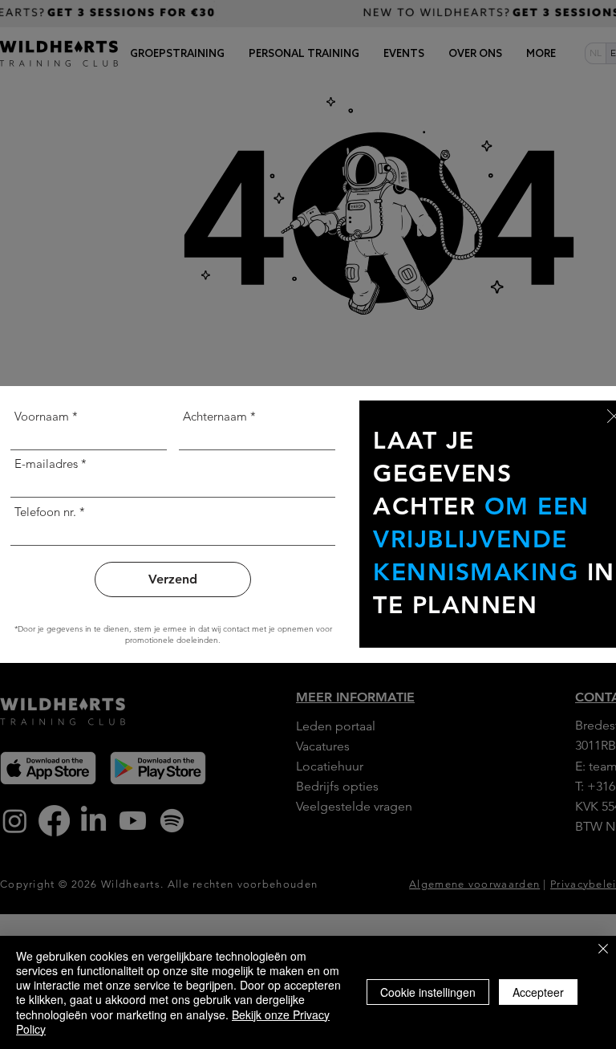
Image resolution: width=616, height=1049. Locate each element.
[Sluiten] (603, 950)
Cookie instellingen (428, 992)
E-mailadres (46, 463)
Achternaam (215, 416)
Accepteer (538, 992)
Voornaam (41, 416)
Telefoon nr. (45, 512)
